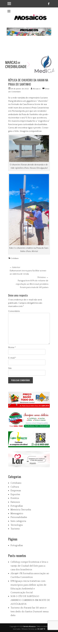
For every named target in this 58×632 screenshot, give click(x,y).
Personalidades (19, 517)
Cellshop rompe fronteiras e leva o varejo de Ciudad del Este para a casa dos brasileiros (29, 566)
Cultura (15, 486)
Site (10, 368)
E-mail (12, 358)
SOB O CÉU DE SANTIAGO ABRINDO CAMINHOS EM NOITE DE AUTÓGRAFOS (30, 600)
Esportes (15, 494)
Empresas (16, 490)
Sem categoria (18, 521)
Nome (12, 347)
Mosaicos (37, 89)
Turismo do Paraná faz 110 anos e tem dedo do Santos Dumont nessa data (29, 611)
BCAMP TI (41, 629)
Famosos (15, 502)
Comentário (14, 311)
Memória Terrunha (21, 509)
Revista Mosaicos (29, 626)
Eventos (15, 498)
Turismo (15, 528)
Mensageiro (17, 513)
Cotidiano (15, 258)
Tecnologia (17, 525)
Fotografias (17, 506)
